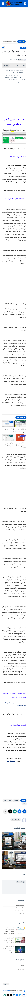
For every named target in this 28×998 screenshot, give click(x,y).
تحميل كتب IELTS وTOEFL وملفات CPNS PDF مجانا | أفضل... (9, 41)
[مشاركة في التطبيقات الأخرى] (5, 811)
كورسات (23, 47)
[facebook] (17, 995)
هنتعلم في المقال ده (18, 72)
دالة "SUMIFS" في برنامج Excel (9, 445)
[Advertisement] (14, 24)
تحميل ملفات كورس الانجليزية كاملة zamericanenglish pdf (8, 950)
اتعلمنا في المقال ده (18, 82)
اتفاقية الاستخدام (20, 908)
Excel (24, 803)
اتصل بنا (22, 916)
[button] (19, 811)
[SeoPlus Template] (24, 991)
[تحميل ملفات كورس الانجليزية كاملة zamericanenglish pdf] (20, 949)
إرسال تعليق (20, 882)
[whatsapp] (5, 995)
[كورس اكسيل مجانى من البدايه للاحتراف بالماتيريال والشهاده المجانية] (20, 940)
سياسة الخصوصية (19, 910)
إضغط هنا (11, 761)
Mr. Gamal (20, 59)
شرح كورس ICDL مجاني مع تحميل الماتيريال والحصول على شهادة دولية (9, 932)
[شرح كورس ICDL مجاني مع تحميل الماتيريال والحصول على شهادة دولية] (20, 930)
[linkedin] (14, 995)
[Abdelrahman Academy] (14, 3)
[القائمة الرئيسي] (25, 3)
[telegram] (20, 995)
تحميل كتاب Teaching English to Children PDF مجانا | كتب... (21, 844)
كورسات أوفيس (7, 800)
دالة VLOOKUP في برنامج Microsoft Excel (20, 431)
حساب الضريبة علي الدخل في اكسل (14, 70)
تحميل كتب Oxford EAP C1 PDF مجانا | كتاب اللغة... (7, 863)
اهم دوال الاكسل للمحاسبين (9, 431)
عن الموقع (21, 913)
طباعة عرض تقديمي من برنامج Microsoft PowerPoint (21, 446)
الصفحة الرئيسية (20, 905)
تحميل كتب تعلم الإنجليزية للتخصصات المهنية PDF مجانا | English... (7, 843)
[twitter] (11, 995)
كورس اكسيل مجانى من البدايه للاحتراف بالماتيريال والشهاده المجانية (8, 941)
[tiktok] (8, 995)
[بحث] (3, 3)
